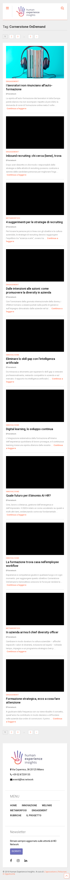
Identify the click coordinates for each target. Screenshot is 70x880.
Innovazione (12, 355)
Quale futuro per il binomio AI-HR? (28, 495)
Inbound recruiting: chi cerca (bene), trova (33, 155)
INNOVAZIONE (29, 805)
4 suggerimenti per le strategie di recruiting (34, 222)
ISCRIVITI (16, 851)
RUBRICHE (15, 815)
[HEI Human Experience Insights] (26, 17)
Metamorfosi (13, 218)
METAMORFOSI (18, 810)
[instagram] (18, 860)
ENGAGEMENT (39, 810)
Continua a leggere (16, 108)
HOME (13, 805)
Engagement (12, 81)
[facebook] (11, 860)
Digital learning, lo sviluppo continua (29, 429)
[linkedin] (25, 860)
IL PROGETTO (33, 815)
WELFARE (47, 805)
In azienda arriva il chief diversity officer (32, 632)
